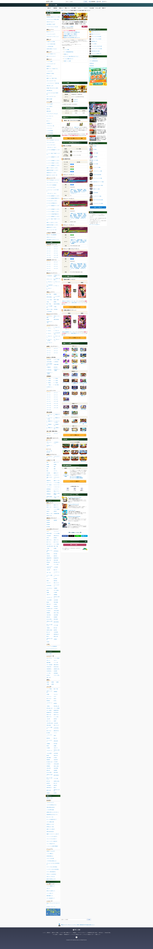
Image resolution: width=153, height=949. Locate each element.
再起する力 (80, 214)
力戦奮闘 (72, 243)
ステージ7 (48, 253)
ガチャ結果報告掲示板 (94, 60)
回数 (54, 466)
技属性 (52, 682)
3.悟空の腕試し (49, 361)
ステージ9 (48, 255)
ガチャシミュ (77, 37)
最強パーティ (67, 8)
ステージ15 (49, 407)
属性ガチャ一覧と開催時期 (51, 234)
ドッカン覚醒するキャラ (68, 58)
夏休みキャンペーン (50, 31)
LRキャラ (48, 660)
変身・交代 (49, 677)
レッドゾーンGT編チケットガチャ (53, 211)
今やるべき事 (97, 8)
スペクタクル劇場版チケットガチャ (53, 195)
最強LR (48, 511)
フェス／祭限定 (56, 509)
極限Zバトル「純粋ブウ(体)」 (52, 78)
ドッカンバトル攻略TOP (74, 481)
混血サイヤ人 (56, 539)
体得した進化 (56, 612)
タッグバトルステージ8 (51, 63)
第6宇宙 (48, 553)
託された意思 (49, 772)
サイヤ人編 (56, 625)
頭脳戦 (48, 592)
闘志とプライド (56, 491)
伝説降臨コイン (49, 123)
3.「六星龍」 (49, 380)
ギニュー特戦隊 (56, 708)
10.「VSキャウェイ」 (56, 340)
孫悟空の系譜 (79, 189)
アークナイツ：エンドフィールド (74, 497)
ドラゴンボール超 (49, 457)
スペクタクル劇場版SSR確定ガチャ (53, 198)
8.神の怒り (56, 367)
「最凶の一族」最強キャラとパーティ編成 (75, 138)
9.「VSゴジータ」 (49, 289)
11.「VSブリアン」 (49, 343)
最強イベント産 (49, 513)
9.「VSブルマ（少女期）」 (49, 340)
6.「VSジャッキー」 (57, 282)
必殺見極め (56, 673)
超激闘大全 (66, 35)
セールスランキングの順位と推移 (53, 19)
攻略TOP (49, 8)
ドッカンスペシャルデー (51, 34)
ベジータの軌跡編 (49, 307)
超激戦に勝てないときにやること (53, 812)
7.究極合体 (49, 367)
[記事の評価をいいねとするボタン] (75, 488)
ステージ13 (49, 405)
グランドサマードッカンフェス (52, 182)
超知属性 (48, 524)
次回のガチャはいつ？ (51, 21)
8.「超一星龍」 (56, 384)
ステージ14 (56, 405)
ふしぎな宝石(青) (50, 133)
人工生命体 (56, 567)
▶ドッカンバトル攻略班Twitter (76, 476)
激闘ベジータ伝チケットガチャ (52, 167)
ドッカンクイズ (49, 71)
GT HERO (56, 608)
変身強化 (75, 214)
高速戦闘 (55, 770)
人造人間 (48, 569)
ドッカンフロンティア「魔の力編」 (53, 83)
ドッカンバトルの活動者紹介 (52, 646)
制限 (54, 468)
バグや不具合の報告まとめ (51, 860)
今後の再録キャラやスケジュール (53, 239)
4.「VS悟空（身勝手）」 (57, 279)
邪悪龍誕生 (49, 493)
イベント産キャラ (50, 893)
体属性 (52, 684)
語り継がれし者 (77, 191)
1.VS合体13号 (49, 275)
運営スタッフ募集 (55, 932)
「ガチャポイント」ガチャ (51, 147)
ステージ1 (48, 246)
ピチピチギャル (49, 588)
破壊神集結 (49, 489)
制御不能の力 (56, 634)
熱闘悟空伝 (49, 480)
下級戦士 (75, 190)
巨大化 (55, 700)
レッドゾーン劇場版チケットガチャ (53, 165)
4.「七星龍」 (56, 380)
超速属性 (48, 520)
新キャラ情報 (49, 653)
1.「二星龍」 (49, 378)
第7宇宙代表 (56, 551)
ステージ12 (56, 257)
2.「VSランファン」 (57, 328)
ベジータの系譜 (56, 533)
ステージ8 (55, 253)
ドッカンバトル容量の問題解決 (52, 846)
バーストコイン (49, 128)
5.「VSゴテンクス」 (50, 282)
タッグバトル (74, 35)
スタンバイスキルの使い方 (51, 838)
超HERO (48, 783)
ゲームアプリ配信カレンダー (77, 934)
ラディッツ (76, 101)
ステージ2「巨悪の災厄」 (49, 451)
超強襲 (48, 466)
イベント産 (56, 662)
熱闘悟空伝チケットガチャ (51, 172)
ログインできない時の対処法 (52, 866)
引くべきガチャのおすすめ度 (96, 46)
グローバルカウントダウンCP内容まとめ (72, 32)
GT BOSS (48, 610)
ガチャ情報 (73, 8)
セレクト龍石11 (74, 33)
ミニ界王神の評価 (50, 46)
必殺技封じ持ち (56, 668)
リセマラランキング (50, 802)
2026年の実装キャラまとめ (51, 48)
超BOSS (48, 634)
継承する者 (56, 636)
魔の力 (48, 636)
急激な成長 (56, 740)
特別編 (55, 464)
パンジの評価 (93, 43)
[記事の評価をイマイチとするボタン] (68, 488)
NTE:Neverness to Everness (74, 516)
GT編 (48, 301)
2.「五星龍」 (56, 378)
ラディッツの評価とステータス (75, 337)
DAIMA (48, 641)
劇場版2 (55, 294)
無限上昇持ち (56, 664)
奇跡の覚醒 (56, 602)
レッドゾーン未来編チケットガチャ (53, 160)
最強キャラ (61, 8)
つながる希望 (49, 753)
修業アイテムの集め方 (51, 829)
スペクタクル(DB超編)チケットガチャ (53, 150)
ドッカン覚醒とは (50, 853)
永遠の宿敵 (56, 614)
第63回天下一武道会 (50, 73)
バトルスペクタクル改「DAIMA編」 (52, 93)
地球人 (48, 580)
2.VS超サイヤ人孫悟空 (57, 276)
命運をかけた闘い (49, 622)
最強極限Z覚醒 (56, 513)
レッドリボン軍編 (56, 297)
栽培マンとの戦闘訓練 (56, 494)
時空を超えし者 (56, 562)
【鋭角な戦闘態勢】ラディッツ (68, 331)
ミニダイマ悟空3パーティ (51, 53)
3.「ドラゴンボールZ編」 (49, 418)
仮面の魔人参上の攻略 (95, 51)
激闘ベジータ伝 (56, 480)
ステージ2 (55, 246)
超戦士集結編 (56, 319)
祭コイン (48, 120)
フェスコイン (49, 118)
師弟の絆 (55, 555)
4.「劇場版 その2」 (57, 418)
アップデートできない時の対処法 (53, 869)
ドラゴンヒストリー (56, 478)
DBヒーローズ (56, 582)
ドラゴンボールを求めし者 (49, 567)
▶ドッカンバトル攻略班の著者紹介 (76, 477)
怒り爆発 (77, 218)
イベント (59, 10)
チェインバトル (56, 484)
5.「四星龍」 (49, 382)
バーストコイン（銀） (51, 125)
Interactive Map (107, 932)
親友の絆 (48, 770)
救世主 (48, 590)
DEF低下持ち (56, 666)
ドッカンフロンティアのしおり (52, 113)
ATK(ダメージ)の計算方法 (51, 874)
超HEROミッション (49, 446)
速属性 (48, 682)
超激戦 (62, 10)
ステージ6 (55, 266)
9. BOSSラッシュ (49, 388)
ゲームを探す (55, 934)
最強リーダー (49, 507)
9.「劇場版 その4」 (49, 428)
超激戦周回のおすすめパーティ (52, 814)
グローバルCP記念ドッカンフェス (53, 140)
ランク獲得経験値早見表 (68, 51)
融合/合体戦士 (56, 621)
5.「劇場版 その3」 (49, 422)
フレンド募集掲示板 (93, 58)
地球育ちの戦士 (56, 781)
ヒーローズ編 (49, 299)
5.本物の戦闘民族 (49, 364)
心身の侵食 (56, 753)
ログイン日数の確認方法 (51, 871)
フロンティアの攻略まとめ (96, 53)
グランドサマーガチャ (51, 142)
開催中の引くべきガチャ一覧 (52, 175)
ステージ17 (49, 409)
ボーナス (55, 470)
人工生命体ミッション (56, 443)
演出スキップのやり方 (51, 876)
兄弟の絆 (48, 555)
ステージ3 (48, 248)
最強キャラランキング (95, 31)
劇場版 (55, 301)
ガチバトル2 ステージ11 (51, 96)
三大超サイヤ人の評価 (51, 41)
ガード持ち (49, 673)
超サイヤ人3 (49, 544)
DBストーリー (56, 462)
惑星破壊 (48, 606)
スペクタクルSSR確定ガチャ (52, 203)
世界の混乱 (56, 619)
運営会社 (48, 932)
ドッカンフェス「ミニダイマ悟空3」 (53, 190)
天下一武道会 (49, 484)
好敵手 (48, 564)
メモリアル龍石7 (67, 33)
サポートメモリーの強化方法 (52, 841)
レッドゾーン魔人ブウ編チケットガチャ (53, 154)
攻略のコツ (66, 54)
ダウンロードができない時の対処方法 (53, 864)
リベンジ (83, 191)
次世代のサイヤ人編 (49, 322)
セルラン (79, 8)
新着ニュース (98, 934)
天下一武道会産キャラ (51, 898)
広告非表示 (93, 1)
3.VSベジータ (49, 279)
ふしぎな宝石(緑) (50, 130)
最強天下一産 (49, 515)
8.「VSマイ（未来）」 (57, 337)
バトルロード (56, 475)
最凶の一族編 (56, 299)
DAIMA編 (55, 309)
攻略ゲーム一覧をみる (98, 207)
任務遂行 (55, 639)
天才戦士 (55, 604)
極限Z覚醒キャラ (50, 895)
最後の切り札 (56, 535)
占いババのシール (50, 116)
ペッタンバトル (56, 486)
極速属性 (55, 520)
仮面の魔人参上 (49, 90)
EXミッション (49, 75)
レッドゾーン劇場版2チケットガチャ (53, 157)
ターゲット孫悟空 (49, 576)
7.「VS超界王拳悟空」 (50, 286)
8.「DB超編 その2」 (56, 425)
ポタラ (48, 531)
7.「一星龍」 (49, 384)
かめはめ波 (49, 535)
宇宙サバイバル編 (56, 317)
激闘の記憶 (49, 111)
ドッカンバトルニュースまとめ (52, 26)
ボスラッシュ (49, 482)
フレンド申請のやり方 (51, 843)
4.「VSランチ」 (57, 330)
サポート (55, 660)
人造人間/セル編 (50, 546)
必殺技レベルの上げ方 (51, 851)
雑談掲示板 (92, 65)
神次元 (48, 537)
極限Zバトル (49, 475)
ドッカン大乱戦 (49, 61)
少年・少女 (49, 572)
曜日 (47, 470)
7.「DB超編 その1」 (49, 425)
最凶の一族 (76, 127)
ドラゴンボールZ (56, 457)
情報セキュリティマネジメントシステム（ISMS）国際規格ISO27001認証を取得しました (77, 924)
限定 (47, 468)
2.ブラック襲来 (56, 359)
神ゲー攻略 (48, 10)
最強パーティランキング (95, 34)
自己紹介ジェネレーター (51, 906)
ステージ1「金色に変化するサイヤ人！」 (72, 56)
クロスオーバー (74, 193)
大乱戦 (70, 35)
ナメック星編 (56, 544)
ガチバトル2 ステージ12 (51, 80)
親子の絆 (55, 627)
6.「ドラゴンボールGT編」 (56, 422)
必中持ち (48, 675)
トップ (44, 932)
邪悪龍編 (55, 594)
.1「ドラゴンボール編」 (49, 415)
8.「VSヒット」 (57, 285)
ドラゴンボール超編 (49, 317)
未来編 (55, 548)
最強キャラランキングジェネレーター (53, 904)
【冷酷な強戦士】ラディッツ (75, 333)
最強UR (55, 511)
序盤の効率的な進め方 (51, 807)
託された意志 (82, 242)
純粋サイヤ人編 (49, 309)
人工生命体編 (49, 311)
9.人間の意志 (49, 369)
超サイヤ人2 (49, 730)
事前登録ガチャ (67, 934)
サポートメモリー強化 (56, 497)
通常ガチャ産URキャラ (51, 890)
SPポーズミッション (49, 443)
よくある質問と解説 (50, 809)
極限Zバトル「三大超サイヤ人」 (52, 68)
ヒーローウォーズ (71, 510)
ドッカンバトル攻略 (53, 4)
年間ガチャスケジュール (51, 237)
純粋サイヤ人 (73, 189)
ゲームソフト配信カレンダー (89, 934)
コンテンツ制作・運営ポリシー (65, 932)
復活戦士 (79, 190)
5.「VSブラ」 (49, 333)
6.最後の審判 (56, 364)
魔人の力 (55, 569)
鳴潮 (69, 523)
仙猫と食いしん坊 (50, 85)
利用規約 (74, 932)
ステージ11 (49, 257)
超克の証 (48, 108)
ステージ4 (55, 248)
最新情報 (55, 8)
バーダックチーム (56, 576)
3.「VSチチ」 (49, 330)
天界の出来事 (56, 610)
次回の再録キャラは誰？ (51, 24)
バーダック (76, 99)
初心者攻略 (92, 8)
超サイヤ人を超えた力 (49, 625)
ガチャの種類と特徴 (50, 821)
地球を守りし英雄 (49, 639)
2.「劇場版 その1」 (57, 415)
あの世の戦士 (49, 585)
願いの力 (48, 632)
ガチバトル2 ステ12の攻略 (96, 36)
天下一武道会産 (49, 664)
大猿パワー (49, 594)
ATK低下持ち (49, 666)
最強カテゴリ (56, 507)
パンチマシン (49, 486)
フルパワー (49, 582)
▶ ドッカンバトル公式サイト (95, 224)
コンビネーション (56, 573)
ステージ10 (56, 255)
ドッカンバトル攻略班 (69, 26)
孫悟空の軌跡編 (56, 303)
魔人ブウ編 (49, 294)
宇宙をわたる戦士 (56, 597)
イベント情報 (66, 49)
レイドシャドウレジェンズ (73, 504)
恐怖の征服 (56, 560)
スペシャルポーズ (56, 585)
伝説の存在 (83, 267)
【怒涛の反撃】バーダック (76, 302)
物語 (47, 462)
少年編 (55, 306)
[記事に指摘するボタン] (82, 488)
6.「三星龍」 (56, 382)
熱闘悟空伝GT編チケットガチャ (52, 170)
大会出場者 (56, 632)
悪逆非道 (55, 580)
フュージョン (56, 531)
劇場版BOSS (49, 712)
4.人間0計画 (56, 361)
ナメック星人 (56, 564)
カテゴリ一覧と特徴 (50, 858)
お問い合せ (101, 932)
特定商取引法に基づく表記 (92, 932)
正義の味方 (56, 606)
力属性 (48, 684)
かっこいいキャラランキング (52, 648)
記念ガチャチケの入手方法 (69, 37)
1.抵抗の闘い (49, 359)
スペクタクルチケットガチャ (52, 200)
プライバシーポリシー (82, 932)
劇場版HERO (56, 710)
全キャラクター (49, 658)
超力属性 (48, 526)
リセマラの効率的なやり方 (51, 804)
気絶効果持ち (49, 668)
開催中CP (104, 8)
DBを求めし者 (56, 706)
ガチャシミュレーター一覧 (51, 229)
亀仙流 (48, 602)
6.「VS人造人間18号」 (57, 333)
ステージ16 (56, 407)
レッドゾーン (56, 489)
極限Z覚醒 (48, 662)
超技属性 (48, 522)
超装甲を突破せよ (49, 497)
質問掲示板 (92, 63)
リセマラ (85, 8)
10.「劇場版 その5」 (56, 428)
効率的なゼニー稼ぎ (50, 826)
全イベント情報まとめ (75, 435)
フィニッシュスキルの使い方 (52, 836)
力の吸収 (55, 592)
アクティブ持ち (56, 675)
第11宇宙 (55, 553)
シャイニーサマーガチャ (51, 144)
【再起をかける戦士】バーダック (68, 301)
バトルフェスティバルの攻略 (96, 48)
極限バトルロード (49, 478)
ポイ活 (99, 1)
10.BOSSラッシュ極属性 (57, 370)
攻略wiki (60, 934)
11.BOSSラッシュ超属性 (49, 373)
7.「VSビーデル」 (49, 337)
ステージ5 (48, 266)
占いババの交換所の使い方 (51, 819)
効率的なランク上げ (50, 824)
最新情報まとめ (94, 41)
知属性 (57, 682)
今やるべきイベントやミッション (53, 36)
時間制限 (48, 612)
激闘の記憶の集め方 (50, 831)
